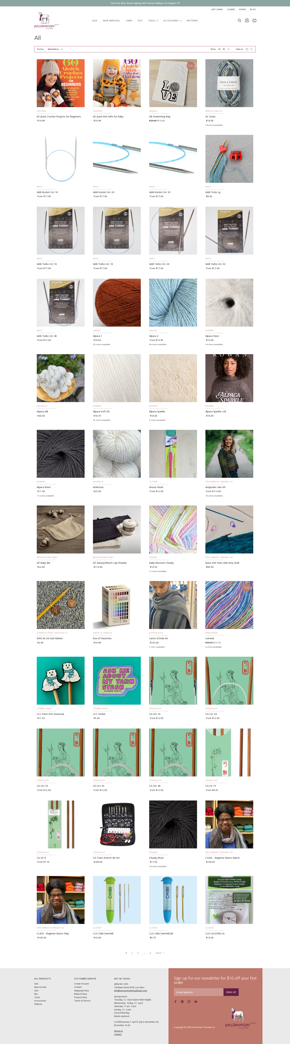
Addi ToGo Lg (212, 192)
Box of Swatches (102, 638)
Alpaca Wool (43, 487)
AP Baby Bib (43, 562)
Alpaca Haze (212, 336)
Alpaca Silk (42, 411)
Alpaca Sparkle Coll (215, 411)
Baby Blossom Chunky (161, 562)
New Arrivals (111, 21)
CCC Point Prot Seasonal (50, 714)
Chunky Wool (156, 857)
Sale (94, 21)
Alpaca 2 (153, 336)
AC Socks (210, 116)
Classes (231, 9)
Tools (152, 21)
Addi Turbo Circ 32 (215, 264)
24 (219, 49)
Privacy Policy (80, 997)
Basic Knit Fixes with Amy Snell (222, 562)
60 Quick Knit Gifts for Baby (108, 116)
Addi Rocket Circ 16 (47, 192)
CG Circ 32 (42, 785)
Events (242, 9)
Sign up (231, 992)
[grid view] (247, 49)
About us (118, 1031)
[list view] (251, 49)
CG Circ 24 (211, 714)
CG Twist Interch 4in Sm (106, 857)
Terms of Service (82, 1000)
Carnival (209, 638)
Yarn (129, 21)
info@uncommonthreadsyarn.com (130, 990)
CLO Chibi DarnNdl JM (161, 933)
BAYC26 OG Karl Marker (50, 638)
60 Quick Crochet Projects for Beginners (59, 116)
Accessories (171, 21)
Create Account (81, 983)
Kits (140, 21)
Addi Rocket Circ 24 (103, 192)
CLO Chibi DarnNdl (103, 933)
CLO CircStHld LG (214, 933)
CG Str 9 (41, 857)
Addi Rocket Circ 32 (159, 192)
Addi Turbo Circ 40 (47, 336)
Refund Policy (80, 994)
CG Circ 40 (154, 785)
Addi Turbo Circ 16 (47, 264)
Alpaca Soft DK (101, 411)
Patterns (192, 21)
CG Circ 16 (154, 714)
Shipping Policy (81, 990)
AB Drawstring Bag (159, 116)
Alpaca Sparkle (157, 411)
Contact (78, 987)
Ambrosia (98, 487)
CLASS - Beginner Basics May (53, 933)
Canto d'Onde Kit (158, 638)
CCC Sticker (99, 714)
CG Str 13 (210, 785)
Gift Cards (217, 9)
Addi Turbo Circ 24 (159, 264)
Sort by (40, 49)
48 (228, 49)
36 (224, 49)
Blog (253, 9)
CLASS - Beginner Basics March (222, 857)
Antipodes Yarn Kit (215, 487)
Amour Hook (156, 487)
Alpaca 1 (97, 336)
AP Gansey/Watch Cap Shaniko (110, 562)
